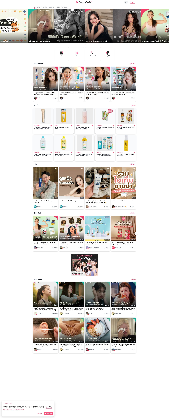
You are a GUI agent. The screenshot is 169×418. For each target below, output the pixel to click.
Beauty (39, 7)
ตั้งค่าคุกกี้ (39, 413)
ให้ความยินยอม (48, 413)
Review (58, 7)
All (34, 7)
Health (45, 7)
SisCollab (64, 7)
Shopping (51, 7)
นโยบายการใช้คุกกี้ (19, 410)
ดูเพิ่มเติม (132, 63)
